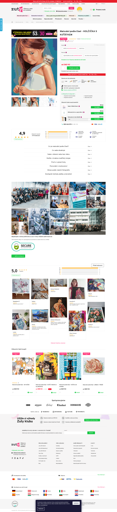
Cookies (57, 458)
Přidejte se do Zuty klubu (91, 420)
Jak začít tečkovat (35, 3)
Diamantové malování (77, 448)
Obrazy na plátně (76, 453)
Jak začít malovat (14, 3)
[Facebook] (12, 458)
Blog (39, 463)
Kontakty (83, 3)
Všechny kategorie (77, 460)
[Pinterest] (20, 458)
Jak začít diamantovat (25, 3)
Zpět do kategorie (19, 256)
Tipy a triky (41, 453)
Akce (74, 458)
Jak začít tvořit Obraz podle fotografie (48, 3)
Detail (31, 392)
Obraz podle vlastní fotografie (79, 445)
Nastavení (40, 508)
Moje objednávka (61, 3)
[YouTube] (17, 458)
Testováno (93, 450)
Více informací (101, 474)
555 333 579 (68, 124)
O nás (69, 3)
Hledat (71, 8)
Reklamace (58, 453)
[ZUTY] (20, 444)
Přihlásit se (91, 432)
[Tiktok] (23, 458)
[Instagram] (15, 458)
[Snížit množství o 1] (66, 69)
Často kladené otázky (43, 458)
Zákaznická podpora (62, 11)
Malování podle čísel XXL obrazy (79, 463)
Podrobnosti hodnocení (86, 38)
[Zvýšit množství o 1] (66, 67)
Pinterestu (81, 412)
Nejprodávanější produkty (78, 455)
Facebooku (46, 412)
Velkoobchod (93, 453)
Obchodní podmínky (60, 448)
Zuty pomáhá (93, 455)
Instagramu (58, 412)
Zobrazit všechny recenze (58, 343)
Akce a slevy (58, 460)
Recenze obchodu (94, 448)
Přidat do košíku (73, 68)
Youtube (69, 412)
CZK (97, 3)
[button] (97, 265)
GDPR (57, 455)
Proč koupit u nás (42, 460)
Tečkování (75, 450)
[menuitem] (23, 16)
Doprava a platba (75, 3)
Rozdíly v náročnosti (43, 455)
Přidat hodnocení (18, 139)
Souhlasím (76, 503)
